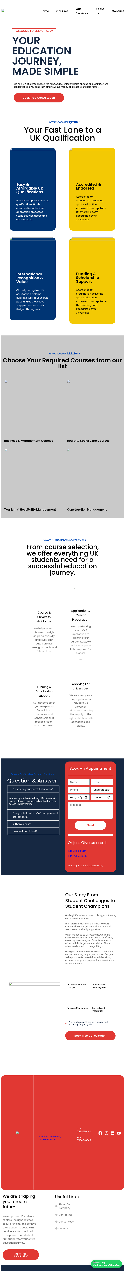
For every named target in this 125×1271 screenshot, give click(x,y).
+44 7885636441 (77, 851)
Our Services (82, 11)
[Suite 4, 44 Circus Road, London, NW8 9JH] (42, 1129)
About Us (99, 11)
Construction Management (87, 510)
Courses (62, 11)
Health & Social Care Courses (88, 441)
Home (45, 11)
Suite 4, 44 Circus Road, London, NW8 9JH (50, 1138)
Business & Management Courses (28, 441)
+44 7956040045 (77, 856)
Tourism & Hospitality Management (30, 510)
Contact (118, 11)
